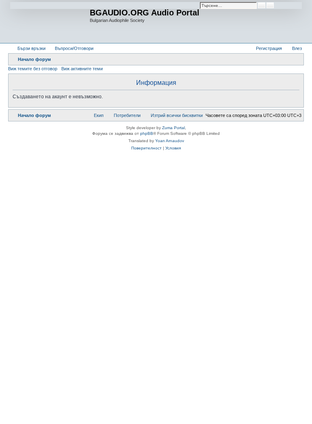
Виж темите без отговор (32, 68)
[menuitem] (70, 48)
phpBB (146, 133)
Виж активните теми (82, 68)
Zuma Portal (173, 127)
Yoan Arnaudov (169, 140)
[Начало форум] (50, 21)
